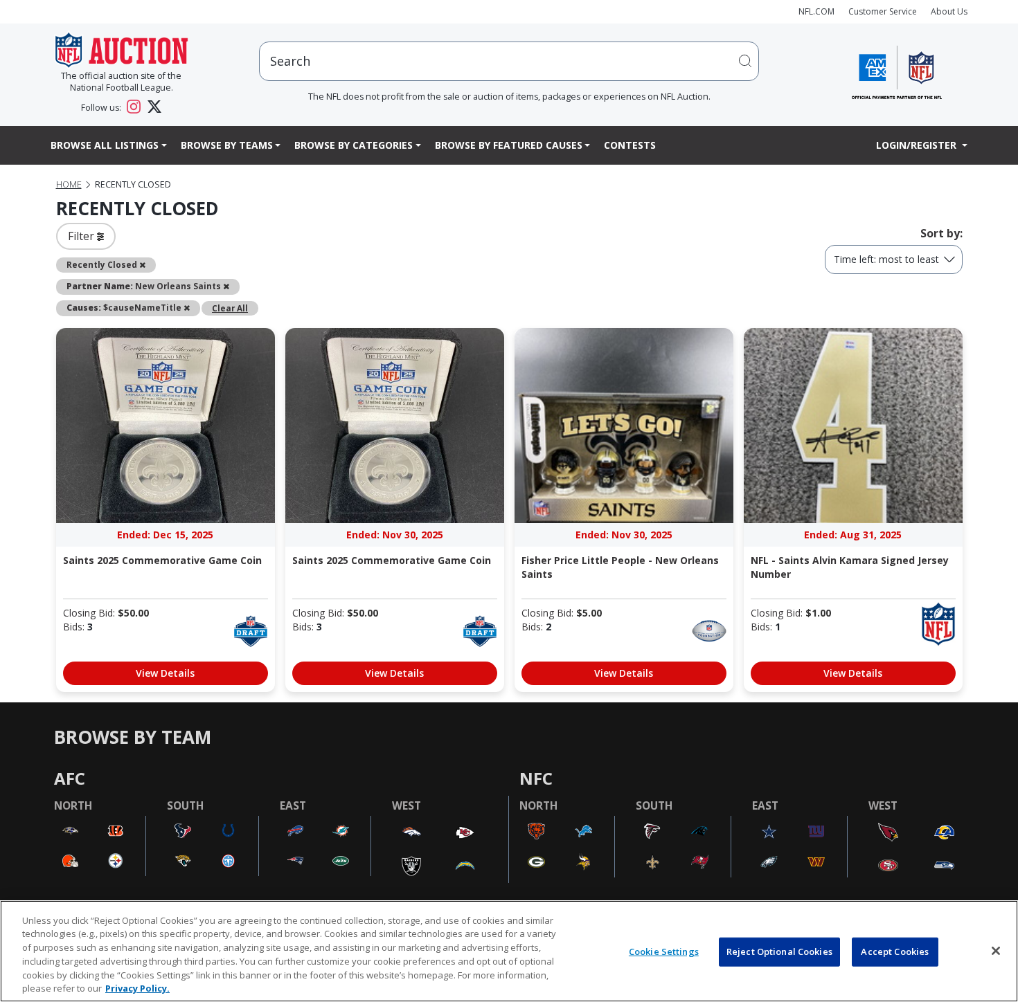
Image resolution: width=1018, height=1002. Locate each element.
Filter (82, 236)
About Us (949, 11)
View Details (165, 673)
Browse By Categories (353, 145)
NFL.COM (816, 11)
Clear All (230, 307)
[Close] (996, 951)
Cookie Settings (664, 951)
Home (69, 184)
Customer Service (882, 11)
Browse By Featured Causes (508, 145)
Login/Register (917, 145)
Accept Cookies (895, 951)
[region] (509, 951)
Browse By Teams (227, 145)
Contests (630, 145)
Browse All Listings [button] (105, 145)
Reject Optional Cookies (779, 951)
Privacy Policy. (137, 987)
